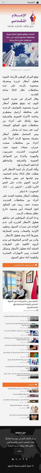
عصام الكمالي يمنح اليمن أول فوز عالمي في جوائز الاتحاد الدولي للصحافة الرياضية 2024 (17, 339)
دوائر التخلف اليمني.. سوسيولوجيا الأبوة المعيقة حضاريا (16, 400)
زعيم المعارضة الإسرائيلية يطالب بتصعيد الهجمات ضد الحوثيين (17, 367)
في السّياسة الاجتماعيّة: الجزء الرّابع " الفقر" (19, 415)
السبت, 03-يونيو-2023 (16, 70)
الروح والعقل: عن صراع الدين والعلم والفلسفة (18, 389)
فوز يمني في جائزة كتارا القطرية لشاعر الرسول (18, 360)
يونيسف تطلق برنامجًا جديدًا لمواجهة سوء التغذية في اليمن (17, 346)
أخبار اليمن (26, 70)
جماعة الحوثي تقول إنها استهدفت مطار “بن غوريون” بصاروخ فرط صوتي (18, 324)
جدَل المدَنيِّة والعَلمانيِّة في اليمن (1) (21, 394)
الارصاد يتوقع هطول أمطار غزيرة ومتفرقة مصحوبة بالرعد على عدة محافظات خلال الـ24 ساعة (20, 37)
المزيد (19, 451)
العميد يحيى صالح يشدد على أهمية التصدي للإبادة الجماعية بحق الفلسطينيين (23, 304)
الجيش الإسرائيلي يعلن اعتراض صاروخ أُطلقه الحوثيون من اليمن (17, 317)
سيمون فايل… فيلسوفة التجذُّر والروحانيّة (19, 405)
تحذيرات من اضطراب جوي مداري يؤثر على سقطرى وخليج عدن (16, 353)
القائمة (3, 2)
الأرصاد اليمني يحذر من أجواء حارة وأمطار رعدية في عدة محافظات (17, 331)
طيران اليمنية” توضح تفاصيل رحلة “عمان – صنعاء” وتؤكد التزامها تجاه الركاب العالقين (17, 374)
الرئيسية (31, 2)
